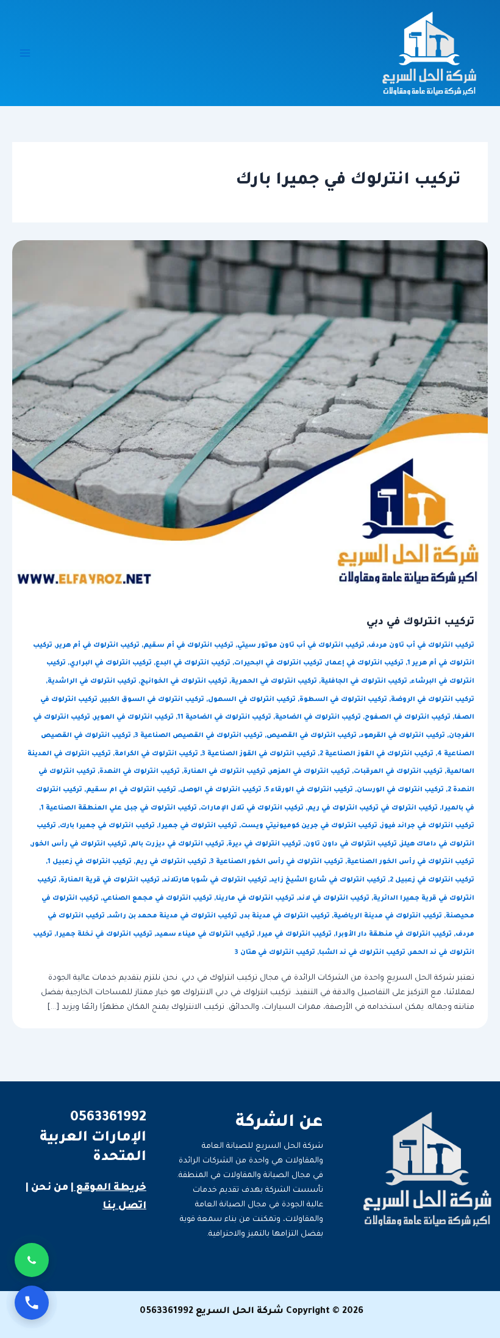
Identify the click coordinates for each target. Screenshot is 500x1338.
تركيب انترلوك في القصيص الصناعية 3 (199, 735)
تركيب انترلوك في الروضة (432, 699)
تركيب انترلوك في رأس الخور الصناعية (410, 862)
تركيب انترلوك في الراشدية (92, 681)
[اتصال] (32, 1303)
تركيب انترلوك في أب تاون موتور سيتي (301, 645)
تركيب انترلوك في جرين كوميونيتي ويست (309, 826)
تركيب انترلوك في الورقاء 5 (309, 790)
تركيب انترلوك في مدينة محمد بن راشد (173, 916)
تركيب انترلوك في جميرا (198, 826)
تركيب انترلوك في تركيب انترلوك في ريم (372, 808)
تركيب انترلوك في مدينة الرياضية (388, 916)
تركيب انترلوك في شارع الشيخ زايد (328, 880)
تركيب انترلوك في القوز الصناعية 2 (377, 754)
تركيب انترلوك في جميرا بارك (107, 826)
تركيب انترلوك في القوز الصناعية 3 (259, 754)
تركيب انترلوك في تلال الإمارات (252, 808)
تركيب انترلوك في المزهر (310, 771)
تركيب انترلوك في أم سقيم (188, 645)
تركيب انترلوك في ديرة (264, 844)
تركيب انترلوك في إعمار (365, 663)
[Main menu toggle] (25, 53)
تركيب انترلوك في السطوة (343, 699)
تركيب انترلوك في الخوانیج (183, 681)
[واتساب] (32, 1260)
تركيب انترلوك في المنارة (225, 771)
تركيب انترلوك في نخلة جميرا (104, 934)
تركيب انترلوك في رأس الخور (79, 844)
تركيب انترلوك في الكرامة (156, 754)
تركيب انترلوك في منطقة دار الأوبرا (393, 934)
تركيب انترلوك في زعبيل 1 (90, 862)
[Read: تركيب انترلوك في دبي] (250, 415)
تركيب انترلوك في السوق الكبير (152, 699)
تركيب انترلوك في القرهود (402, 735)
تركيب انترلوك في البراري (111, 663)
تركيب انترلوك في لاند (334, 898)
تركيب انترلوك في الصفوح (408, 717)
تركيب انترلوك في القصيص (311, 735)
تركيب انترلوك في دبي (420, 622)
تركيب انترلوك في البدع (192, 663)
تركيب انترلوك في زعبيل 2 (432, 880)
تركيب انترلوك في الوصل (221, 790)
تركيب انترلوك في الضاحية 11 (224, 717)
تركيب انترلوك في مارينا (255, 898)
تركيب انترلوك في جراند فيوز (427, 826)
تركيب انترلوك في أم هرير (98, 645)
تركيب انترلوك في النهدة (139, 771)
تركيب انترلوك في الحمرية (274, 681)
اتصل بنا (124, 1206)
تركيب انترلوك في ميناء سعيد (205, 934)
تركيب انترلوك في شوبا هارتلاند (215, 880)
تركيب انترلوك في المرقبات (398, 771)
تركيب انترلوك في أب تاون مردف (421, 645)
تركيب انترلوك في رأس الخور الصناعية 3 (276, 862)
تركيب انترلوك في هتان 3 (275, 952)
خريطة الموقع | (108, 1188)
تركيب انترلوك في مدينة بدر (285, 916)
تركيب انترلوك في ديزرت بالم (177, 844)
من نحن (49, 1188)
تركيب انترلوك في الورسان (400, 790)
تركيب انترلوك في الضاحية (318, 717)
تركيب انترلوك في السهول (252, 699)
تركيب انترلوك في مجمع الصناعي (157, 898)
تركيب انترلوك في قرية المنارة (110, 880)
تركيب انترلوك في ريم (171, 862)
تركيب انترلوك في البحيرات (278, 663)
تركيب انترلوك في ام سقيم (131, 790)
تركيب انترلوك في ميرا (295, 934)
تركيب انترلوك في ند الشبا (362, 952)
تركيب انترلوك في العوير (134, 717)
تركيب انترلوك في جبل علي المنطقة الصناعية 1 (119, 808)
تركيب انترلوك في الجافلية (364, 681)
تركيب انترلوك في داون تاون (351, 844)
